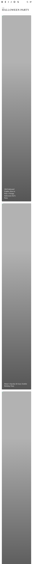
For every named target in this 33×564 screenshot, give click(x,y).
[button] (31, 2)
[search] (27, 2)
